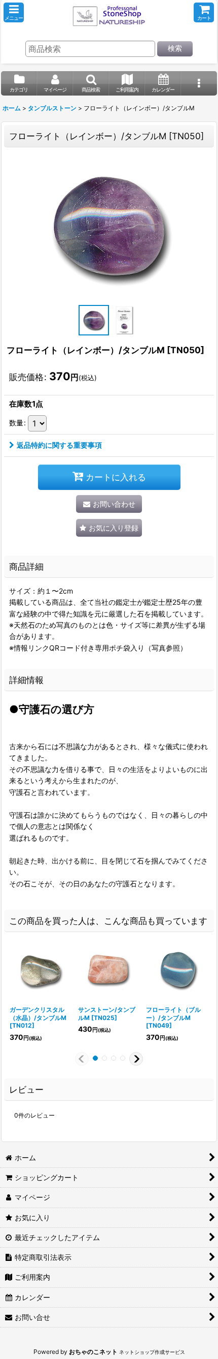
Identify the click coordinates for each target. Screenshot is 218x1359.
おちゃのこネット (93, 1351)
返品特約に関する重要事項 (59, 445)
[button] (14, 12)
